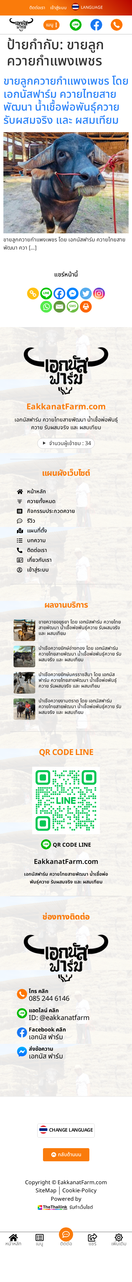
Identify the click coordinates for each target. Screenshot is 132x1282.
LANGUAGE (92, 7)
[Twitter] (86, 293)
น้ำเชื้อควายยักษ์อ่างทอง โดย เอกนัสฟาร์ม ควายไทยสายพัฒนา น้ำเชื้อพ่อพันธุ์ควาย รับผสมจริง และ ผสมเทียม (80, 654)
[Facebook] (59, 293)
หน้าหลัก (13, 1243)
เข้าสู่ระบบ (58, 7)
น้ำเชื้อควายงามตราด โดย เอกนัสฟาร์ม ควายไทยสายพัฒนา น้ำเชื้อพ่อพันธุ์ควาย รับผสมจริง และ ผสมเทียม (80, 706)
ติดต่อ (66, 1243)
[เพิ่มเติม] (119, 1237)
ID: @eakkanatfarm (59, 1018)
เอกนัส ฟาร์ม (46, 1037)
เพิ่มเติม (119, 1243)
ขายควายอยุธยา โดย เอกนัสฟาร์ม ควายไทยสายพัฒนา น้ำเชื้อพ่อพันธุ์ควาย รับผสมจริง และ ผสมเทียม (80, 627)
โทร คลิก (38, 991)
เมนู (39, 1243)
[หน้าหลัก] (13, 1237)
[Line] (46, 293)
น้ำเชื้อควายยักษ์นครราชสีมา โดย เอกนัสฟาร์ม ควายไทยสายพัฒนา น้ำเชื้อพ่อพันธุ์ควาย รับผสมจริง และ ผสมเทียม (78, 680)
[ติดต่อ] (66, 1234)
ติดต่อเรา (37, 7)
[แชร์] (92, 1237)
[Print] (86, 307)
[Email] (59, 307)
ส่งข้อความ (41, 1049)
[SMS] (73, 307)
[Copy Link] (33, 293)
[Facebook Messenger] (73, 293)
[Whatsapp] (46, 307)
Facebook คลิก (47, 1030)
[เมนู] (40, 1237)
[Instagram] (99, 293)
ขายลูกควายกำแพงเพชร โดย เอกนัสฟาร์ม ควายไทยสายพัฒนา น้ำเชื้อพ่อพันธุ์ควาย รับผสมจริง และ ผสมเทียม (66, 100)
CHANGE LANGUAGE (71, 1130)
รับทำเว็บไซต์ (81, 1207)
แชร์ (92, 1243)
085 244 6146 (49, 998)
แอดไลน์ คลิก (44, 1011)
